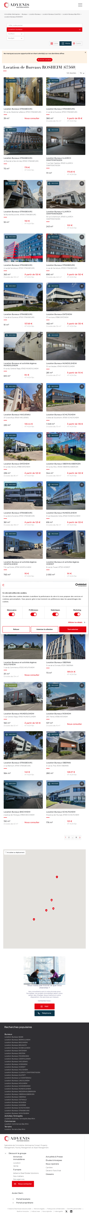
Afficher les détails (75, 622)
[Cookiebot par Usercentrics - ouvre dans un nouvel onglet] (77, 585)
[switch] (33, 614)
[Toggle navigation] (80, 5)
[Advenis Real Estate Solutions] (16, 5)
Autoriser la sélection (44, 629)
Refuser (16, 629)
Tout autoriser (73, 629)
